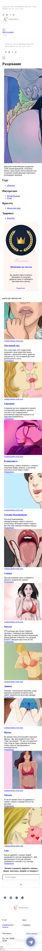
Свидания (9, 403)
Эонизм (8, 686)
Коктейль (11, 218)
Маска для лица (14, 208)
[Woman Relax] (20, 28)
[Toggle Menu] (5, 35)
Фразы (7, 732)
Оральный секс (12, 345)
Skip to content (7, 32)
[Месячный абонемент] (21, 255)
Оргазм (8, 626)
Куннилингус (11, 461)
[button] (21, 288)
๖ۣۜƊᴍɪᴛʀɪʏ (11, 186)
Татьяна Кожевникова (15, 514)
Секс (6, 850)
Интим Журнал (13, 196)
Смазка (8, 573)
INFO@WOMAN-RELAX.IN (22, 7)
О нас (9, 198)
